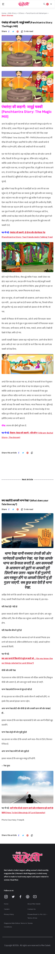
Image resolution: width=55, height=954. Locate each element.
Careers (7, 909)
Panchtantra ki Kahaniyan (36, 13)
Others (21, 13)
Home (6, 904)
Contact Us (32, 909)
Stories (30, 923)
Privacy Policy (9, 914)
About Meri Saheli (34, 904)
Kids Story (12, 13)
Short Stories (7, 15)
